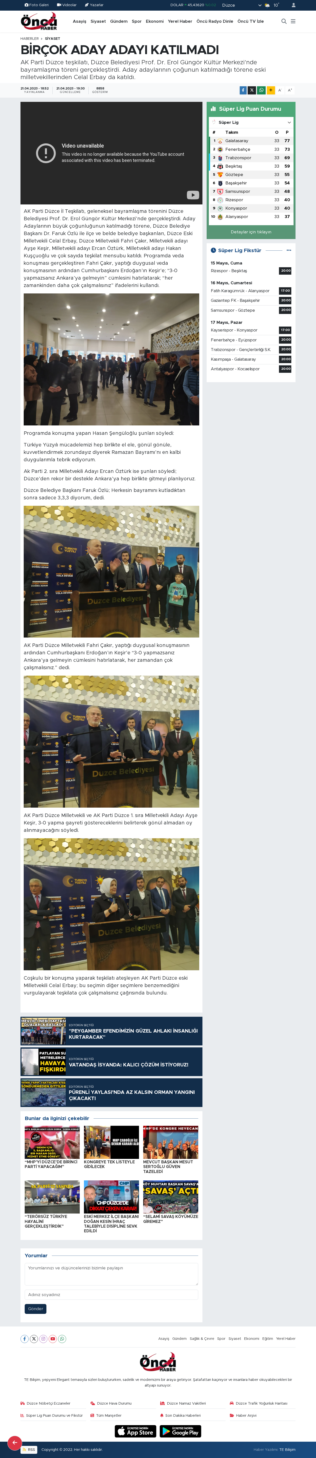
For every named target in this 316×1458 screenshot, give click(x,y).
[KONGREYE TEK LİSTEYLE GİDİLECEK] (111, 1142)
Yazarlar (96, 5)
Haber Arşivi (246, 1415)
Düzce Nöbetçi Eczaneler (48, 1403)
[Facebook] (24, 1339)
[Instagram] (43, 1339)
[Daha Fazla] (271, 90)
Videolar (69, 5)
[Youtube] (53, 1339)
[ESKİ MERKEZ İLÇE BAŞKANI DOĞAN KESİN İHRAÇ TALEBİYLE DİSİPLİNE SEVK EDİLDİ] (111, 1197)
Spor (137, 21)
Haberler (29, 39)
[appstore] (136, 1431)
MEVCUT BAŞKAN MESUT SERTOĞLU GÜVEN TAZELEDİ (168, 1166)
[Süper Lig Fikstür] (289, 250)
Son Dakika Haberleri (183, 1415)
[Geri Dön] (14, 1443)
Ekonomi (155, 21)
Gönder (35, 1309)
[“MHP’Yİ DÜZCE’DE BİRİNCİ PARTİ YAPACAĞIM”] (52, 1142)
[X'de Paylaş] (252, 90)
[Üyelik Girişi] (292, 5)
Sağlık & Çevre (202, 1339)
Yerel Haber (180, 21)
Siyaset (98, 21)
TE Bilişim (287, 1450)
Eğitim (267, 1339)
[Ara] (284, 21)
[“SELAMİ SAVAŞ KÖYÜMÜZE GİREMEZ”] (170, 1197)
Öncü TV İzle (250, 21)
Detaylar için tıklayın (251, 232)
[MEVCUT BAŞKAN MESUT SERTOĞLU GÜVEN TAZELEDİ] (170, 1142)
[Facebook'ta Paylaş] (243, 90)
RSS (31, 1450)
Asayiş (79, 21)
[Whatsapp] (62, 1339)
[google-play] (180, 1431)
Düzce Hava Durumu (114, 1403)
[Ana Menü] (293, 21)
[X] (34, 1339)
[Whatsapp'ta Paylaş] (261, 90)
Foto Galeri (39, 5)
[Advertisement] (251, 421)
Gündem (119, 21)
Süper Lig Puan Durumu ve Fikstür (54, 1415)
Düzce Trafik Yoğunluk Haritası (261, 1403)
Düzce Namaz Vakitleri (186, 1403)
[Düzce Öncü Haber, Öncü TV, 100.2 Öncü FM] (39, 21)
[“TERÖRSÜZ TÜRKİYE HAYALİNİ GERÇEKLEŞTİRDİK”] (52, 1197)
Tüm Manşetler (108, 1415)
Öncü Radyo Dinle (215, 21)
